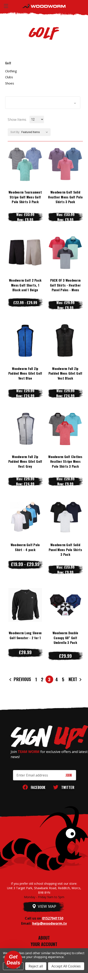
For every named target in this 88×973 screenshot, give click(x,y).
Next (73, 679)
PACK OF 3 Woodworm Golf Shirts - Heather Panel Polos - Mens (65, 285)
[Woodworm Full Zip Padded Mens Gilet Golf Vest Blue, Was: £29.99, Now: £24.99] (25, 340)
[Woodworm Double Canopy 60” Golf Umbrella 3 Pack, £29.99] (65, 605)
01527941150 (52, 918)
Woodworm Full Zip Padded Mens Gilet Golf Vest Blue (25, 373)
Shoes (9, 83)
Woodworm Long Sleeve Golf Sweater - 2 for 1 (25, 635)
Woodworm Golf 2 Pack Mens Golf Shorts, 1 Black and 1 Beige (25, 285)
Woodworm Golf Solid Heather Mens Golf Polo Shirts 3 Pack (65, 197)
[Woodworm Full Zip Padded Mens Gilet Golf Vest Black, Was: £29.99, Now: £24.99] (65, 340)
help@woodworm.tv (49, 923)
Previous (22, 679)
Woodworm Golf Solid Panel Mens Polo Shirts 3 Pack (65, 549)
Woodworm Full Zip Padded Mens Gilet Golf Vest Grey (25, 461)
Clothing (11, 71)
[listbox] (35, 132)
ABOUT (44, 938)
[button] (42, 102)
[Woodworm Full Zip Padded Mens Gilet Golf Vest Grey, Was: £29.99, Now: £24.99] (25, 429)
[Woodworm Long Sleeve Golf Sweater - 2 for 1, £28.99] (25, 605)
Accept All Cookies (66, 966)
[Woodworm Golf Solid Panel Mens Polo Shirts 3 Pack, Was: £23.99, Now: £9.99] (65, 517)
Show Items (17, 119)
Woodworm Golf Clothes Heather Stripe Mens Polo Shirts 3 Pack (65, 461)
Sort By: (15, 132)
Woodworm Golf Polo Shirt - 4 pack (25, 547)
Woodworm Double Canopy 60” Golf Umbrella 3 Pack (65, 637)
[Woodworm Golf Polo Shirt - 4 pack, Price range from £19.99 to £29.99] (25, 517)
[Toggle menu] (6, 6)
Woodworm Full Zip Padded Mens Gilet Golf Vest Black (65, 373)
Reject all (36, 966)
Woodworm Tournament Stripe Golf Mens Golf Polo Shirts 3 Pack (25, 197)
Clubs (9, 77)
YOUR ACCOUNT (44, 944)
